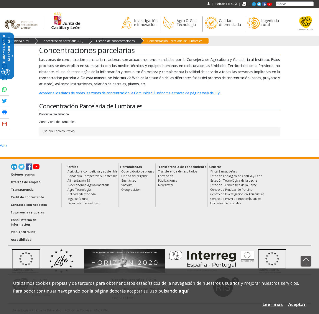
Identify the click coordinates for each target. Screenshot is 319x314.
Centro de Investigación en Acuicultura (237, 194)
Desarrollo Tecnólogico (83, 203)
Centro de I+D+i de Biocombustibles (235, 199)
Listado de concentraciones (115, 41)
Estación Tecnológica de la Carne (233, 185)
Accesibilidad (21, 240)
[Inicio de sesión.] (208, 4)
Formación (165, 176)
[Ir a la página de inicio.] (22, 20)
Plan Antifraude (23, 232)
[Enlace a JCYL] (65, 20)
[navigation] (226, 4)
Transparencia (22, 189)
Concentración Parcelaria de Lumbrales (174, 41)
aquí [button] (184, 291)
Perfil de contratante (27, 197)
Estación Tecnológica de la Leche (233, 180)
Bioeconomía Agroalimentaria (88, 185)
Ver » (3, 145)
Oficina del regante (134, 176)
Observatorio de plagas (137, 171)
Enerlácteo (128, 180)
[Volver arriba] (306, 261)
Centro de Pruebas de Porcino (231, 189)
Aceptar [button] (297, 304)
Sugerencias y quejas (27, 212)
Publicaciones (167, 180)
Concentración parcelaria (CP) (62, 41)
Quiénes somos (23, 174)
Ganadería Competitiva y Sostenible (92, 176)
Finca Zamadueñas (223, 171)
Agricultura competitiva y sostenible (92, 171)
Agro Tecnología (79, 189)
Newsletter (165, 185)
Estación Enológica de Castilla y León (236, 176)
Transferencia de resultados (177, 171)
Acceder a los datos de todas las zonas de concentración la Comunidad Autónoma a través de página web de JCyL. (130, 93)
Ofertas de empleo (26, 182)
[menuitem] (139, 24)
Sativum (127, 185)
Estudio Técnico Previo (59, 131)
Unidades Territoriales (225, 203)
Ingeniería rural (18, 41)
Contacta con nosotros (29, 205)
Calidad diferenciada (81, 194)
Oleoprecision (131, 189)
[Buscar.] (311, 4)
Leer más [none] (272, 304)
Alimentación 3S (78, 180)
